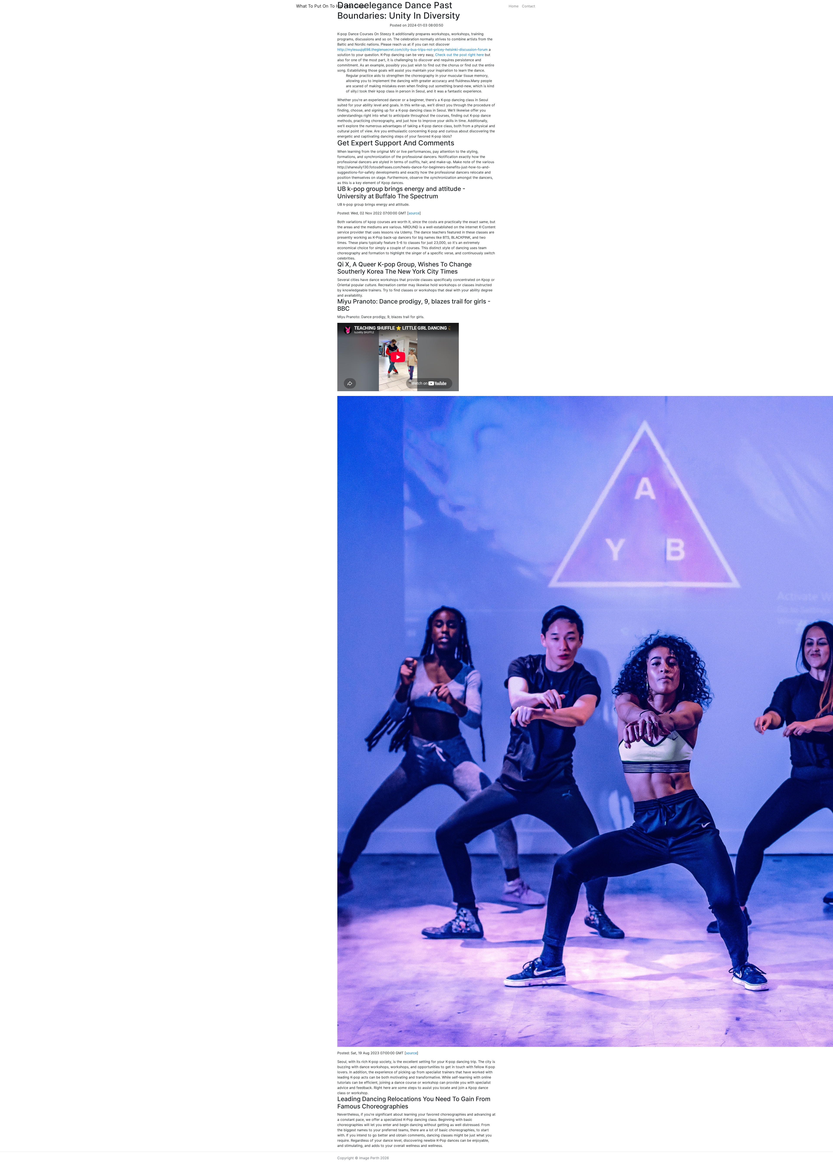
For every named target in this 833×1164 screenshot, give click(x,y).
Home (513, 6)
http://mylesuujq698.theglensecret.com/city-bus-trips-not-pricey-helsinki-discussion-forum (412, 49)
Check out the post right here (459, 55)
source (414, 213)
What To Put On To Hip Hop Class (330, 6)
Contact (528, 6)
